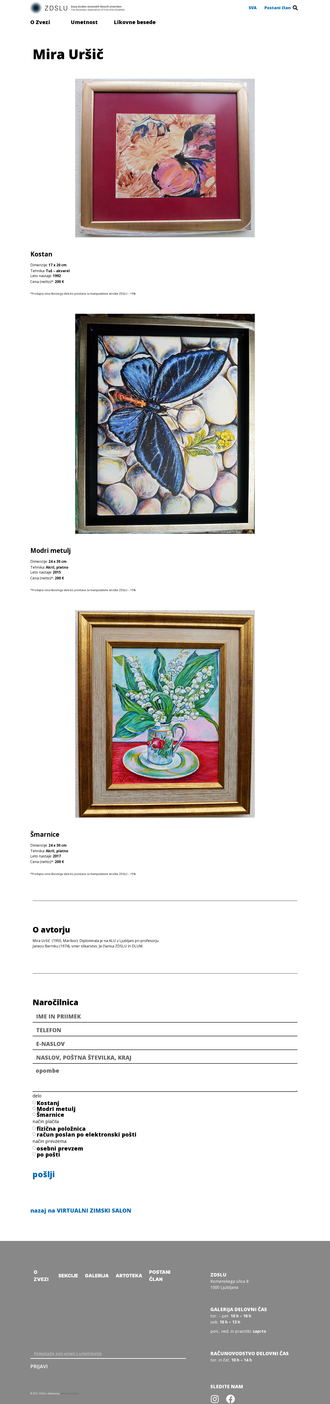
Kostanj (48, 1103)
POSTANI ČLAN (159, 1275)
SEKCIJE (68, 1275)
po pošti (48, 1154)
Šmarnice (50, 1114)
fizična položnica (61, 1128)
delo (37, 1096)
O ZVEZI (41, 1275)
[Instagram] (214, 1399)
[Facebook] (230, 1399)
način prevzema (49, 1141)
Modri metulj (56, 1108)
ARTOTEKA (129, 1275)
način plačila (46, 1121)
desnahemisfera (69, 1393)
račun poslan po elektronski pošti (86, 1134)
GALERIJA (97, 1275)
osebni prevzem (60, 1148)
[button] (253, 8)
